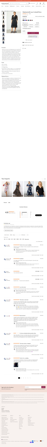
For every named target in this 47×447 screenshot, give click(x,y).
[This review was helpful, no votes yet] (40, 255)
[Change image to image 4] (3, 26)
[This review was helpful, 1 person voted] (40, 339)
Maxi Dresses (21, 421)
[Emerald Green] (28, 20)
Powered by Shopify (4, 443)
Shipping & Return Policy (5, 418)
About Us (11, 417)
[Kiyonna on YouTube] (8, 437)
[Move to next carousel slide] (44, 99)
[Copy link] (37, 51)
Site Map (3, 426)
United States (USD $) (32, 3)
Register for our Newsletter (14, 421)
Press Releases (12, 420)
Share (25, 48)
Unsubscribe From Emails (5, 429)
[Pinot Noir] (30, 20)
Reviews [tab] (5, 202)
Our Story (11, 418)
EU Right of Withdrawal (5, 419)
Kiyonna (7, 441)
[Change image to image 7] (3, 38)
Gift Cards (29, 418)
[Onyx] (23, 20)
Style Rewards (30, 417)
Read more (15, 321)
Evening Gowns (21, 419)
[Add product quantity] (23, 33)
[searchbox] (7, 235)
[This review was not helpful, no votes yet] (42, 255)
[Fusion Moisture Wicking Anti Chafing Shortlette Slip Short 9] (23, 135)
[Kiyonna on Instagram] (6, 437)
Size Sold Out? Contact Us (27, 28)
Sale (19, 427)
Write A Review (38, 215)
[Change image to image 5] (3, 30)
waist (14, 239)
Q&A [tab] (9, 202)
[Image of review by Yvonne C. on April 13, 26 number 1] (16, 365)
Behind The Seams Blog (13, 419)
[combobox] (16, 235)
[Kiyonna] (5, 4)
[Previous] (13, 1)
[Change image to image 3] (3, 22)
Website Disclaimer (4, 417)
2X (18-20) (37, 24)
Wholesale (29, 421)
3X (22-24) (25, 26)
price (23, 239)
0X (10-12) (25, 24)
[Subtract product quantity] (26, 33)
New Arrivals (21, 426)
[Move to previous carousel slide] (42, 99)
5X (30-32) (37, 26)
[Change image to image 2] (3, 17)
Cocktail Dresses (21, 418)
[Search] (10, 3)
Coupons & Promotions (31, 425)
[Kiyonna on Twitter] (3, 437)
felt (11, 239)
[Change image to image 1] (3, 13)
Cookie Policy (3, 421)
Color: (24, 18)
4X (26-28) (31, 26)
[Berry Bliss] (26, 20)
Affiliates (29, 419)
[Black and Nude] (32, 20)
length (17, 239)
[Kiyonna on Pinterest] (5, 437)
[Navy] (25, 20)
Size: (25, 22)
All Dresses (20, 417)
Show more (27, 239)
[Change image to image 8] (3, 43)
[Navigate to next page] (30, 378)
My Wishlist (29, 420)
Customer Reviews (4, 427)
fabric (9, 239)
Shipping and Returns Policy (15, 86)
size (4, 239)
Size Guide (37, 22)
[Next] (34, 1)
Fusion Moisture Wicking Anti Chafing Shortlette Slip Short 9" (23, 169)
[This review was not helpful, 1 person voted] (42, 339)
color (20, 239)
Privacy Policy (3, 420)
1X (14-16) (31, 24)
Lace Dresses (21, 420)
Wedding (20, 428)
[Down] (3, 44)
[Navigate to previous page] (17, 378)
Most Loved (20, 425)
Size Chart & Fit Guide (4, 428)
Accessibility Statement (5, 425)
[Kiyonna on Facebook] (2, 437)
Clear (26, 3)
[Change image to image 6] (3, 34)
